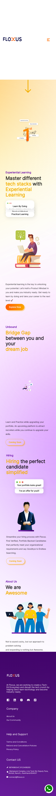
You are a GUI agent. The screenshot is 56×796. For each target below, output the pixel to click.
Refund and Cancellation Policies (21, 746)
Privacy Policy (12, 749)
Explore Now (15, 307)
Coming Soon (15, 442)
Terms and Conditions (16, 742)
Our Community (13, 720)
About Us (10, 716)
